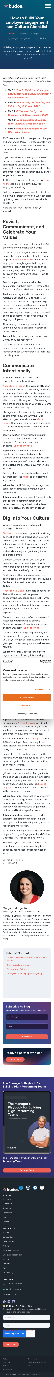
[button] (48, 6)
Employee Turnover (11, 1250)
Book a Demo (15, 1059)
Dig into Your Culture (17, 969)
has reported (37, 738)
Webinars (6, 1246)
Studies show (10, 533)
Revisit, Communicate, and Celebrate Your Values (27, 959)
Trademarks (6, 1359)
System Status (7, 1369)
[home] (13, 6)
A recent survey (26, 723)
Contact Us (11, 1294)
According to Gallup (23, 259)
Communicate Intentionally (20, 965)
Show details (40, 689)
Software (7, 1199)
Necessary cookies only (27, 714)
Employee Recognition (12, 1255)
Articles (6, 1232)
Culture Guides (9, 1237)
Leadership (7, 1213)
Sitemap (31, 1366)
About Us (7, 1208)
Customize (25, 705)
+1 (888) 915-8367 (14, 1284)
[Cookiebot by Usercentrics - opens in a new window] (40, 661)
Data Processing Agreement (37, 1362)
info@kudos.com (13, 1289)
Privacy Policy (7, 1362)
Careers (6, 1222)
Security (6, 1264)
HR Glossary (8, 1273)
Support (6, 1259)
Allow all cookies (27, 697)
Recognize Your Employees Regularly (24, 973)
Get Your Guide (27, 1170)
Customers (7, 1204)
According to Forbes (14, 386)
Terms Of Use (32, 1359)
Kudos (26, 476)
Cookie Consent (8, 1366)
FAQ (5, 1268)
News (5, 1217)
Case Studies (8, 1241)
